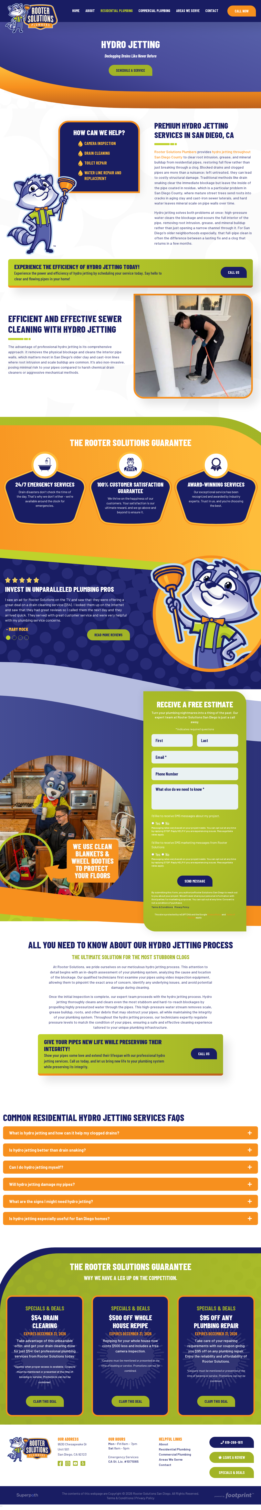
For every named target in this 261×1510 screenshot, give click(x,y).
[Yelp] (83, 1463)
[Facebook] (60, 1463)
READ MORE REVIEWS (108, 635)
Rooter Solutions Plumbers (175, 151)
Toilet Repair (95, 162)
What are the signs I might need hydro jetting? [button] (51, 1201)
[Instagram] (68, 1463)
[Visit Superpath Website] (27, 1496)
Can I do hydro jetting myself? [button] (36, 1167)
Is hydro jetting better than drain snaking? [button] (47, 1150)
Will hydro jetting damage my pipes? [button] (42, 1184)
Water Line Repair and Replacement (102, 175)
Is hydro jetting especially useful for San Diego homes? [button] (59, 1218)
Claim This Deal (44, 1401)
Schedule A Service (130, 70)
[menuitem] (75, 11)
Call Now (242, 11)
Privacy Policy (181, 907)
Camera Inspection (100, 143)
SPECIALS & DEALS (232, 1472)
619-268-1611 (234, 1442)
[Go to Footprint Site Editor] (234, 1495)
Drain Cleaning (97, 153)
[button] (8, 637)
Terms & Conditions (162, 907)
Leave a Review (234, 1457)
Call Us (233, 272)
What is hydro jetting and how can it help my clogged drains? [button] (64, 1132)
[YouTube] (75, 1463)
